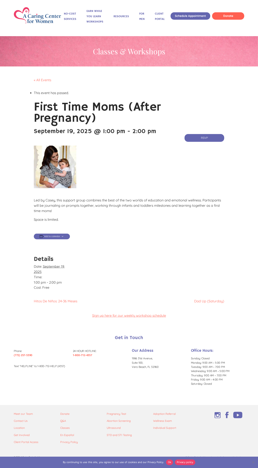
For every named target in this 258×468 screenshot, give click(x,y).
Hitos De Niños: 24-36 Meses (55, 301)
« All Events (42, 80)
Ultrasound (114, 428)
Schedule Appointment (190, 16)
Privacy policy (185, 462)
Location (19, 428)
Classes (65, 428)
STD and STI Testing (119, 435)
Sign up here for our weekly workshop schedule (129, 315)
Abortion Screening (119, 421)
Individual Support (164, 428)
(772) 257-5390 (23, 355)
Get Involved (22, 435)
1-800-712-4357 (82, 355)
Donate (228, 16)
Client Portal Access (26, 442)
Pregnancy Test (116, 414)
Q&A (63, 421)
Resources (121, 16)
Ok (169, 462)
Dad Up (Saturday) (209, 301)
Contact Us (21, 421)
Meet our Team (23, 414)
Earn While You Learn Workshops (95, 16)
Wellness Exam (162, 421)
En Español (67, 435)
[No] (253, 462)
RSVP (204, 138)
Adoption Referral (164, 414)
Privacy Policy (69, 442)
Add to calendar (52, 236)
